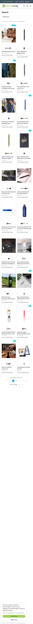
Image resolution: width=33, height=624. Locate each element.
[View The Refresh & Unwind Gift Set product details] (24, 351)
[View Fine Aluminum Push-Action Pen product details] (24, 70)
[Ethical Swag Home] (10, 6)
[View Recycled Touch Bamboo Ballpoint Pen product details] (24, 316)
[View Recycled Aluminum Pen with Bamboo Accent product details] (24, 175)
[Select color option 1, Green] (5, 153)
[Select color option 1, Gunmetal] (21, 83)
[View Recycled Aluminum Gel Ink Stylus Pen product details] (9, 175)
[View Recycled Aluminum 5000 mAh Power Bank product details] (24, 140)
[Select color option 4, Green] (25, 118)
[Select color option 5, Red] (27, 83)
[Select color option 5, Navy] (27, 188)
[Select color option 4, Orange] (10, 153)
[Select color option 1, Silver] (24, 293)
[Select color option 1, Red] (22, 328)
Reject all (14, 620)
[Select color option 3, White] (10, 293)
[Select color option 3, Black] (10, 188)
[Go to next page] (23, 381)
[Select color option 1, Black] (5, 48)
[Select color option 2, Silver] (22, 83)
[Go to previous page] (10, 381)
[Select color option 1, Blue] (8, 83)
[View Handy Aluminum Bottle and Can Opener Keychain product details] (9, 210)
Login (16, 1)
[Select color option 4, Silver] (10, 48)
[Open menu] (30, 6)
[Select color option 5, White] (11, 48)
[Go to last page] (26, 381)
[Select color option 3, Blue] (24, 83)
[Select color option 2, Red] (9, 83)
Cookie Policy (10, 612)
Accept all (14, 616)
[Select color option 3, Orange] (24, 118)
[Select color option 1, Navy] (7, 293)
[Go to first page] (7, 381)
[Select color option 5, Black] (11, 153)
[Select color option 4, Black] (25, 83)
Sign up (22, 1)
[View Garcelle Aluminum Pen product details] (9, 35)
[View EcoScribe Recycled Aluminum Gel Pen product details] (24, 105)
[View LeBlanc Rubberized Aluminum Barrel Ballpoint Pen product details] (9, 140)
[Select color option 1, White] (22, 258)
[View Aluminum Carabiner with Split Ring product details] (9, 105)
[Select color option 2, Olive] (22, 188)
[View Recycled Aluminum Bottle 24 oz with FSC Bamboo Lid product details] (24, 246)
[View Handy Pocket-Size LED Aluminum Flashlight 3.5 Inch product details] (9, 246)
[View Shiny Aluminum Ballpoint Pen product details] (24, 35)
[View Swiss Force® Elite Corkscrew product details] (9, 351)
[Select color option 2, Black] (22, 118)
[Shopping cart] (27, 6)
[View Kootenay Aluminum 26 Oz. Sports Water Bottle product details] (24, 210)
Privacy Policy (20, 612)
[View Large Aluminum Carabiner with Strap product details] (9, 70)
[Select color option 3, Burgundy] (24, 188)
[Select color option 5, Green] (27, 223)
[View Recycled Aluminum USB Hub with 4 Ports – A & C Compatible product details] (24, 281)
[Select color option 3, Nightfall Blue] (25, 258)
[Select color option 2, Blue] (7, 48)
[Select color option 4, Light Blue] (25, 223)
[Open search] (24, 6)
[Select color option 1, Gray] (21, 188)
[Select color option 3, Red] (8, 48)
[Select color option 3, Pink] (10, 328)
